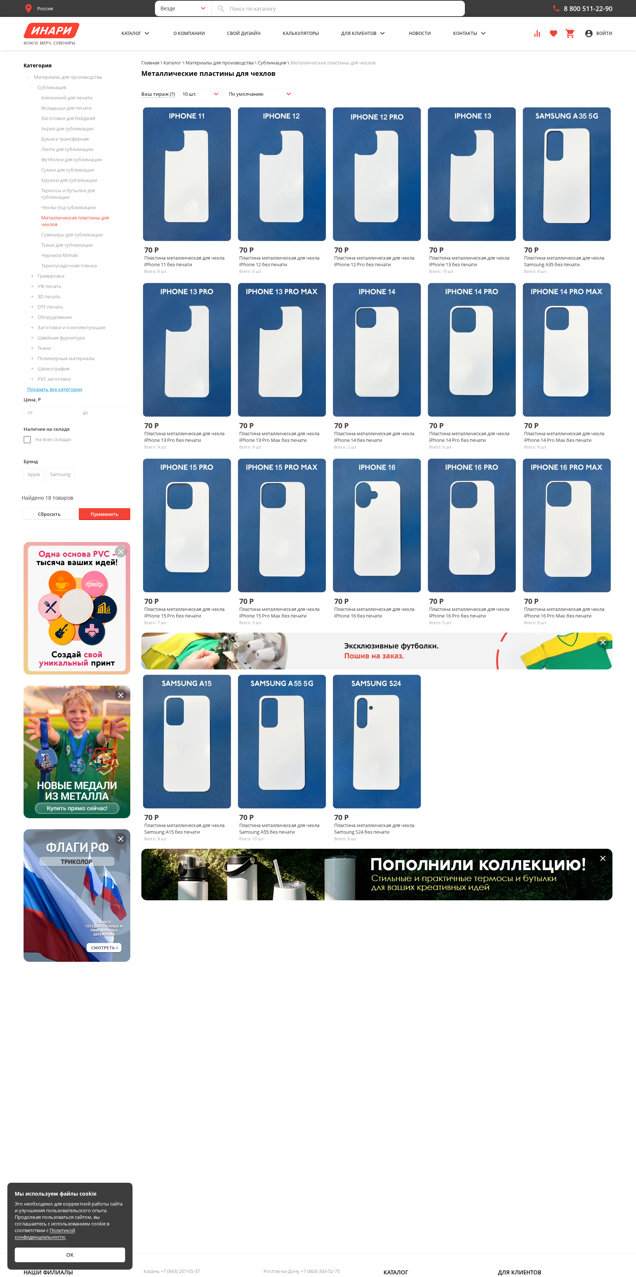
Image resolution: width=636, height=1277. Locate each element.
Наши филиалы (48, 1272)
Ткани (44, 348)
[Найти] (221, 8)
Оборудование (55, 317)
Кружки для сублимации (69, 180)
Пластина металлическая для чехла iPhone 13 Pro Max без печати (279, 436)
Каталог (396, 1272)
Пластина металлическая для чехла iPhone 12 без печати (279, 261)
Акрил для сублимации (67, 128)
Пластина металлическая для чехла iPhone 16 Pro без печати (469, 612)
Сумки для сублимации (67, 169)
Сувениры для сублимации (72, 234)
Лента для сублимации (67, 149)
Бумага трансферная (65, 139)
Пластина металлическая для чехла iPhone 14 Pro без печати (469, 436)
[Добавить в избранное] (199, 229)
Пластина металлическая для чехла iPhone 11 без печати (184, 261)
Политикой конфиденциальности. (45, 1233)
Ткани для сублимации (67, 245)
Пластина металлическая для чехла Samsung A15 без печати (184, 828)
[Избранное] (553, 32)
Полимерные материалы (66, 358)
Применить (105, 514)
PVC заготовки (54, 379)
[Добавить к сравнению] (187, 229)
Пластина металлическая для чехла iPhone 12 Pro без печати (374, 261)
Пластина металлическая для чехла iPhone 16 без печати (374, 612)
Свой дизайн (244, 33)
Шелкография (54, 368)
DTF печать (50, 306)
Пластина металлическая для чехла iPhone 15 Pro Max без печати (279, 612)
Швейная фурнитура (61, 337)
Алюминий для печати (66, 97)
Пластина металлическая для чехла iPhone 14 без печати (374, 436)
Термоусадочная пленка (69, 265)
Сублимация (52, 87)
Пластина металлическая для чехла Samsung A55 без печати (279, 828)
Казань (172, 1271)
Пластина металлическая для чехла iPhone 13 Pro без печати (184, 436)
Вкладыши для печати (66, 108)
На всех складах (53, 439)
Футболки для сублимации (71, 159)
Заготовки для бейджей (68, 118)
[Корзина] (569, 32)
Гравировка (51, 275)
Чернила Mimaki (59, 255)
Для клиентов (519, 1272)
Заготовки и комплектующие (71, 327)
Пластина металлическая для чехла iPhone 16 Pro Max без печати (564, 612)
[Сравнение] (537, 32)
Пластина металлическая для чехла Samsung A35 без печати (564, 261)
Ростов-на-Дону (302, 1271)
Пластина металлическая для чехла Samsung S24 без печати (374, 828)
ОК (70, 1254)
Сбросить (49, 514)
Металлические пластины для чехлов (75, 221)
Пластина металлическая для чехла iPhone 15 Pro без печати (184, 612)
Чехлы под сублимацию (68, 207)
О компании (189, 33)
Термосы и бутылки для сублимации (68, 193)
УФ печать (49, 286)
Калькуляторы (301, 33)
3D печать (49, 296)
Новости (420, 33)
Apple (34, 474)
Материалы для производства (68, 77)
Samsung (60, 474)
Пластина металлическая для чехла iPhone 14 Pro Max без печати (564, 436)
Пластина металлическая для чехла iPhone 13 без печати (469, 261)
